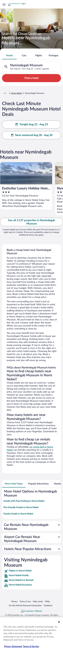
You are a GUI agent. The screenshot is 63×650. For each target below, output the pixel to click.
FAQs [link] (47, 601)
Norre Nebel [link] (16, 93)
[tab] (9, 55)
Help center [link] (38, 601)
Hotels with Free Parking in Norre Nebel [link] (23, 501)
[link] (31, 571)
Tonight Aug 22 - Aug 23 (33, 124)
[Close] (59, 622)
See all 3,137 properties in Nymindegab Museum (31, 222)
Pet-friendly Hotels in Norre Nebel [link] (20, 507)
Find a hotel (32, 78)
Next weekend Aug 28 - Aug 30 (33, 135)
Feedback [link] (48, 605)
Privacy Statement (13, 646)
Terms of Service (31, 646)
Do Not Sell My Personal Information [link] (25, 605)
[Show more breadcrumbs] (5, 93)
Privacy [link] (14, 601)
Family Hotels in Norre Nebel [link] (18, 514)
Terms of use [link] (25, 601)
